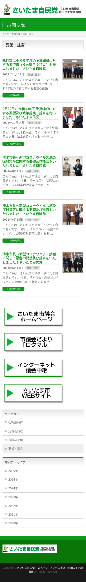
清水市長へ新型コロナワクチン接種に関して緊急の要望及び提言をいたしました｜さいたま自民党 (29, 258)
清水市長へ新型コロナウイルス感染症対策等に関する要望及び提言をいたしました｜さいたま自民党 (29, 161)
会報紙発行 (15, 422)
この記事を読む (14, 95)
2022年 (13, 505)
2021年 (13, 514)
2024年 (13, 488)
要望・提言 (34, 74)
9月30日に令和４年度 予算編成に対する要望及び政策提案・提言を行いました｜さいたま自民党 (29, 113)
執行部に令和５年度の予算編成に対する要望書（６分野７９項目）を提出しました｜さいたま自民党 (29, 64)
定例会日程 (15, 431)
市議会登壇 (15, 440)
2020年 (13, 523)
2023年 (13, 497)
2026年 (13, 470)
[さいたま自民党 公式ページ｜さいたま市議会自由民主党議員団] (43, 11)
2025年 (13, 479)
